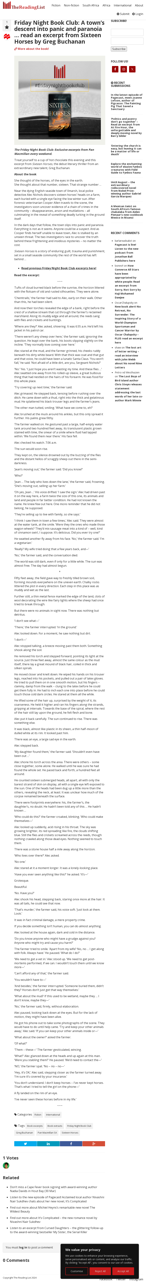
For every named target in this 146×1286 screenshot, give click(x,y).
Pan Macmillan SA (47, 1132)
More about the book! (33, 49)
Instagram (136, 1279)
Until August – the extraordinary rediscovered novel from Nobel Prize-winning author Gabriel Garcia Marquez (126, 189)
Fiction (56, 5)
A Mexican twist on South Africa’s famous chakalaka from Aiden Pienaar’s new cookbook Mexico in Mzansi (127, 211)
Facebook (106, 1279)
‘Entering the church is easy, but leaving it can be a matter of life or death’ (126, 150)
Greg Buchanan (24, 1132)
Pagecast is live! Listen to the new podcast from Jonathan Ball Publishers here (126, 252)
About (139, 5)
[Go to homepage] (24, 5)
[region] (100, 1261)
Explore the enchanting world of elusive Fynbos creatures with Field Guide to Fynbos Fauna (126, 168)
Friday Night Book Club (79, 1125)
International (122, 5)
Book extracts (55, 1125)
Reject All (100, 1271)
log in (23, 1247)
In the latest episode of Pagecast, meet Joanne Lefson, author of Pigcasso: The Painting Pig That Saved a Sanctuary (126, 102)
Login (139, 14)
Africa (106, 5)
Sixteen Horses (70, 1132)
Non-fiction (71, 5)
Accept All (123, 1271)
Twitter (121, 1279)
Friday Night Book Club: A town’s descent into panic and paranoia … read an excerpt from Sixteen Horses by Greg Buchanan (59, 32)
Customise (77, 1271)
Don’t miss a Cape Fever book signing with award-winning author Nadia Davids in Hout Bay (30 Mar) (53, 1189)
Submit (124, 14)
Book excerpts (35, 1125)
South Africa (91, 5)
